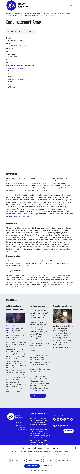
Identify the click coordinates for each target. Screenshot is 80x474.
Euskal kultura (18, 13)
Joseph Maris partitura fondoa (29, 15)
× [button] (78, 447)
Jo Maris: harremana (38, 396)
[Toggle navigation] (71, 5)
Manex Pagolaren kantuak (62, 306)
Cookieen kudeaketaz (49, 457)
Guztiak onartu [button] (32, 466)
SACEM (37, 390)
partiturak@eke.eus (27, 287)
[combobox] (75, 448)
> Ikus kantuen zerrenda (62, 347)
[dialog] (40, 459)
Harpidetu (68, 430)
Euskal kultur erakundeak (11, 327)
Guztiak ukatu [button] (48, 466)
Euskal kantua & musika (32, 13)
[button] (40, 470)
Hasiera (8, 13)
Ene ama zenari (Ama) (16, 68)
